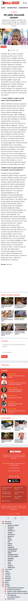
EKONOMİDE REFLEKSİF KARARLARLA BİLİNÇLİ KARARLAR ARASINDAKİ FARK (17, 390)
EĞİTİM (9, 545)
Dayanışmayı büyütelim (15, 397)
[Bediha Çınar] (4, 375)
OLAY (9, 562)
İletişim (7, 584)
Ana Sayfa (8, 521)
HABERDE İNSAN (12, 8)
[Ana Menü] (25, 3)
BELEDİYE (10, 536)
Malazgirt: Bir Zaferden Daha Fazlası (16, 376)
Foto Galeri (8, 569)
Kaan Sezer (11, 401)
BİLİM (9, 538)
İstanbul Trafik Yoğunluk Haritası (6, 493)
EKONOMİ (10, 527)
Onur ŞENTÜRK (12, 395)
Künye (7, 582)
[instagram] (22, 518)
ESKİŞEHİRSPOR (12, 549)
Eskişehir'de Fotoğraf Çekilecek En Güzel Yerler (7, 306)
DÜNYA (9, 543)
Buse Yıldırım (12, 408)
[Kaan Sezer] (4, 403)
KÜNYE (24, 506)
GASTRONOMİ (11, 551)
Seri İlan (7, 575)
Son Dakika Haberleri (18, 497)
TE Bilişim (17, 513)
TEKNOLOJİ (11, 530)
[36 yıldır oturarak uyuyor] (14, 37)
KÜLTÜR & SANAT (13, 556)
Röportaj (7, 576)
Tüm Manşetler (7, 496)
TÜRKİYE (10, 565)
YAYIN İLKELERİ (22, 508)
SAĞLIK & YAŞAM (12, 525)
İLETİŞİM (19, 506)
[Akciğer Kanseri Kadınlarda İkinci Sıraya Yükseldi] (21, 435)
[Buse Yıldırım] (4, 410)
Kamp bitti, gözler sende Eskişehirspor (15, 404)
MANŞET (10, 560)
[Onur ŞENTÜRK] (4, 396)
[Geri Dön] (4, 597)
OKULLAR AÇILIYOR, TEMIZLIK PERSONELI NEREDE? (17, 383)
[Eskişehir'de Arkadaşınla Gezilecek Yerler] (7, 313)
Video (7, 571)
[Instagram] (15, 476)
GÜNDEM (10, 529)
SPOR (9, 564)
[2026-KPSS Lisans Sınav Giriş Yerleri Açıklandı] (21, 423)
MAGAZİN (10, 558)
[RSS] (18, 476)
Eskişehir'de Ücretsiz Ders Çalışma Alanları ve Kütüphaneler (20, 306)
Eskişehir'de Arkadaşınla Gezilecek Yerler (7, 319)
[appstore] (14, 481)
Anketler (8, 580)
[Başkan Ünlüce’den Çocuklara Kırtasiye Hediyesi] (21, 327)
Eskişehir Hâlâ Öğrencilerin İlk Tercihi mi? (16, 411)
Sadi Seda (11, 381)
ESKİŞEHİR (14, 12)
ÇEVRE (9, 540)
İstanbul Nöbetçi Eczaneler (7, 488)
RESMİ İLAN (14, 509)
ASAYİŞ (3, 8)
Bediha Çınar (12, 374)
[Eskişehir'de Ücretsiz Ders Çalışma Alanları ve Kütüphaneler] (21, 300)
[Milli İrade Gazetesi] (10, 3)
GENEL (9, 552)
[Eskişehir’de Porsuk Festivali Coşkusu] (21, 313)
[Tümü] (26, 365)
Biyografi (8, 578)
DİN (8, 541)
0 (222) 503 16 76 (15, 468)
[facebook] (8, 518)
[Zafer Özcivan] (4, 389)
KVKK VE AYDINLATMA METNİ (9, 508)
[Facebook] (10, 476)
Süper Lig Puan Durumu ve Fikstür (17, 593)
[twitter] (15, 518)
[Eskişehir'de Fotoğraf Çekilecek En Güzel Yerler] (7, 300)
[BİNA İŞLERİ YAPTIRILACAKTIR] (7, 423)
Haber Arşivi (7, 501)
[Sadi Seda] (4, 382)
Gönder (4, 356)
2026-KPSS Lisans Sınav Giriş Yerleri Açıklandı (19, 429)
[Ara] (23, 3)
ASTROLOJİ (11, 534)
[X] (12, 476)
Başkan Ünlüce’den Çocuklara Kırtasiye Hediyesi (20, 333)
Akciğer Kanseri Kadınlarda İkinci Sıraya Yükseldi (19, 441)
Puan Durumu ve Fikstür (19, 493)
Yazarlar (7, 573)
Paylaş (4, 46)
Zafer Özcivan (12, 388)
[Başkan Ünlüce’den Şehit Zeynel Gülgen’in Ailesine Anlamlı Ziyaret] (7, 327)
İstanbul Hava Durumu (19, 488)
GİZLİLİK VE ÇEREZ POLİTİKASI (9, 506)
